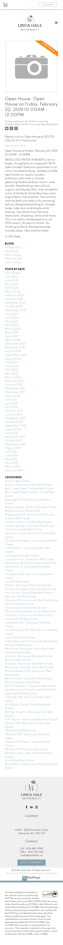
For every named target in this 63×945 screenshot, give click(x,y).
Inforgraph (12, 251)
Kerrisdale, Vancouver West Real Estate (30, 648)
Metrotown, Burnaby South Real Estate (29, 667)
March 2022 (13, 377)
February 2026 (14, 295)
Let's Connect (31, 862)
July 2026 (11, 277)
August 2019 (12, 448)
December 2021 (15, 388)
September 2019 (15, 444)
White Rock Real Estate (19, 760)
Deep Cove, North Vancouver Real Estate (30, 563)
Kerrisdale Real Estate (19, 645)
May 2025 (11, 321)
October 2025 (14, 306)
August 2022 (13, 359)
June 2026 (12, 280)
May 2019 (11, 459)
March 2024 (13, 340)
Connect (48, 4)
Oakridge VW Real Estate (21, 693)
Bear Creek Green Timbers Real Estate (29, 488)
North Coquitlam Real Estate (23, 682)
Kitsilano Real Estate (17, 652)
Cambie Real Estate (17, 518)
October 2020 (14, 422)
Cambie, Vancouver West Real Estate (28, 522)
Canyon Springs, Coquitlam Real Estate (30, 526)
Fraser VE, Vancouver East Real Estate (29, 615)
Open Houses (13, 258)
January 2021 (13, 414)
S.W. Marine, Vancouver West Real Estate (31, 719)
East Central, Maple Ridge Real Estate (29, 593)
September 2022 (16, 355)
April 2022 (11, 373)
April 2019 (11, 463)
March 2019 (12, 467)
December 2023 (15, 344)
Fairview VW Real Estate (20, 596)
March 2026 (13, 291)
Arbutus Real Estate (17, 481)
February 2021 (14, 411)
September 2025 (16, 310)
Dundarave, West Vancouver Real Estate (30, 589)
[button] (26, 807)
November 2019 (15, 437)
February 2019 (14, 470)
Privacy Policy (12, 873)
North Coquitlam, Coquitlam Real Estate (30, 686)
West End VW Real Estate (21, 730)
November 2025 (15, 303)
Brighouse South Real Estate (22, 511)
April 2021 (11, 407)
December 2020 (15, 418)
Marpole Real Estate (17, 660)
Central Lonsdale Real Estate (23, 529)
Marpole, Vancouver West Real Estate (29, 663)
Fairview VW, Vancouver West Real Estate (31, 600)
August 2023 (13, 351)
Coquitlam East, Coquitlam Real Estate (29, 559)
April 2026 (11, 288)
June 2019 (11, 455)
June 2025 (12, 317)
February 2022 (14, 381)
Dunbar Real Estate (17, 582)
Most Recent (12, 273)
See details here (15, 146)
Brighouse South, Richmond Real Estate (29, 514)
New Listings (13, 255)
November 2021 (15, 392)
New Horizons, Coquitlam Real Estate (28, 678)
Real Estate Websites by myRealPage (39, 873)
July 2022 (11, 362)
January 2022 (14, 385)
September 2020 (16, 425)
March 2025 (13, 329)
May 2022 (11, 370)
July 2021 (11, 399)
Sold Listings (13, 262)
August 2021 (12, 396)
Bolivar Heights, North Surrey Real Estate (30, 507)
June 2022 (12, 366)
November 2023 (15, 347)
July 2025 (11, 314)
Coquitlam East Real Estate (22, 555)
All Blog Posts (13, 247)
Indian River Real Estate (20, 637)
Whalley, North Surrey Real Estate (26, 749)
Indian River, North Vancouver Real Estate (31, 641)
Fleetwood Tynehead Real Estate (25, 608)
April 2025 (12, 325)
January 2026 (14, 299)
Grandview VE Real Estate (21, 619)
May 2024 (11, 332)
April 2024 (11, 336)
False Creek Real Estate (19, 604)
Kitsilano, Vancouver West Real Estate (29, 656)
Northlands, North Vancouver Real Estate (30, 690)
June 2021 (11, 403)
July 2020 (11, 433)
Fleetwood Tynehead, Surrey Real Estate (30, 611)
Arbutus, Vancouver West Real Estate (28, 485)
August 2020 (13, 429)
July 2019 (11, 452)
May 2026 (11, 284)
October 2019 (13, 440)
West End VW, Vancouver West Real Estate (36, 124)
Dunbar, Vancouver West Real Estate (28, 585)
